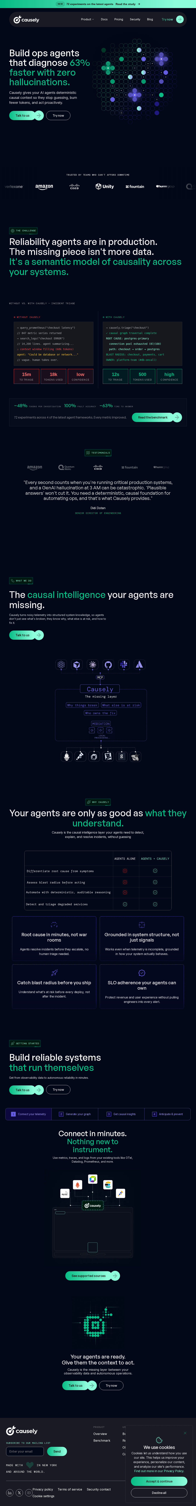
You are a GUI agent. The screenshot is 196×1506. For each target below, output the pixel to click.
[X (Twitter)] (19, 1492)
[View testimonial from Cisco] (98, 467)
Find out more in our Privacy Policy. (159, 1471)
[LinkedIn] (9, 1492)
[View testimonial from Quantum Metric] (66, 467)
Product (86, 19)
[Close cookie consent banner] (185, 1433)
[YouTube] (29, 1492)
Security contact (99, 1489)
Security (135, 19)
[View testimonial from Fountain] (129, 467)
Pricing (118, 19)
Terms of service (70, 1489)
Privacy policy (43, 1489)
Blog (150, 19)
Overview (100, 1434)
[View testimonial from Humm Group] (161, 467)
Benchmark (101, 1440)
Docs (104, 19)
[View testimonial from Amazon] (34, 467)
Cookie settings (43, 1496)
